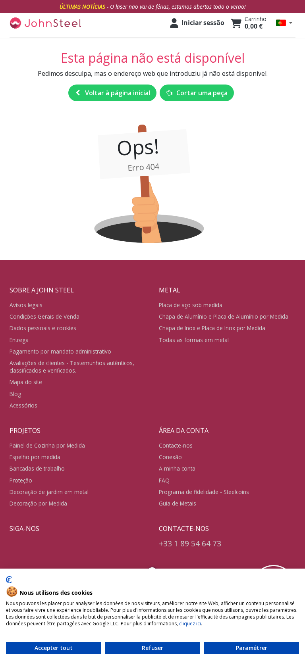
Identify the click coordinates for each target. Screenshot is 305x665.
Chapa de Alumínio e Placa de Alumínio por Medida (223, 316)
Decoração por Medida (38, 503)
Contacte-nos (176, 445)
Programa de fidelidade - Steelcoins (204, 492)
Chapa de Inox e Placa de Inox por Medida (212, 328)
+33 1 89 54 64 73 (190, 543)
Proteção (21, 480)
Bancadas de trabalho (37, 468)
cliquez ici (190, 623)
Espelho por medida (35, 457)
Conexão (170, 457)
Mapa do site (26, 382)
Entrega (19, 340)
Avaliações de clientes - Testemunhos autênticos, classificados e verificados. (72, 366)
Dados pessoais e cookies (43, 328)
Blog (15, 394)
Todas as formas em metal (194, 340)
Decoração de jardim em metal (49, 492)
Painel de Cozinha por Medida (47, 445)
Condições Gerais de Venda (44, 316)
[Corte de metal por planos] (45, 23)
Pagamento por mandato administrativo (60, 351)
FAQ (164, 480)
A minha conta (177, 468)
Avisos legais (26, 305)
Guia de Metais (177, 503)
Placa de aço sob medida (190, 305)
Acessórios (23, 405)
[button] (284, 23)
